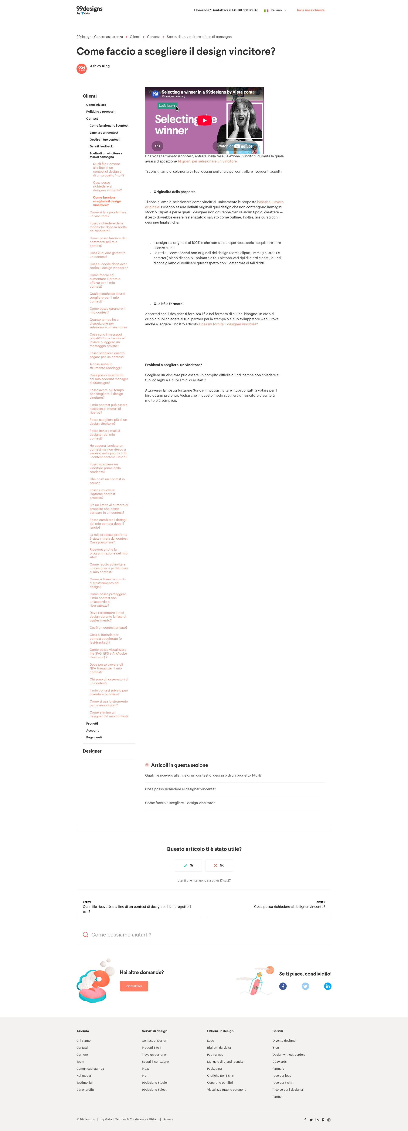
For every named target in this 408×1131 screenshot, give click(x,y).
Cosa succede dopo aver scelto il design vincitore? (109, 266)
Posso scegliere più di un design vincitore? (108, 421)
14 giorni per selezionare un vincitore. (208, 161)
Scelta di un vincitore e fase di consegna (199, 37)
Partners (278, 1068)
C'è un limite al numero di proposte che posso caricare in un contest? (109, 509)
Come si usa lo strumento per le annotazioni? (109, 703)
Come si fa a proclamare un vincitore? (108, 214)
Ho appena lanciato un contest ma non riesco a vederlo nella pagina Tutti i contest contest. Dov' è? (108, 451)
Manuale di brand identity (225, 1061)
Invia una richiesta (310, 10)
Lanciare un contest (104, 132)
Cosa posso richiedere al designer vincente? (107, 186)
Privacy (169, 1119)
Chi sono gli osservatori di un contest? (109, 681)
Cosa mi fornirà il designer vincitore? (228, 324)
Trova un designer (154, 1054)
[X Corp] (305, 986)
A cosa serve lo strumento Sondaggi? (106, 366)
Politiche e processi (100, 111)
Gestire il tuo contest (104, 139)
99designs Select (154, 1089)
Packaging (214, 1068)
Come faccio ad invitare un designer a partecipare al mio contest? (109, 568)
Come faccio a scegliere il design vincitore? (107, 201)
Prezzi (146, 1068)
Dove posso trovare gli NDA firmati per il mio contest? (106, 668)
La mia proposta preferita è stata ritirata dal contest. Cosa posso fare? (109, 538)
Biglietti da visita (219, 1047)
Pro (144, 1075)
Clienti (135, 37)
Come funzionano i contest (109, 125)
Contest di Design (154, 1040)
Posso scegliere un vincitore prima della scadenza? (105, 468)
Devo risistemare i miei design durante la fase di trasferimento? (108, 616)
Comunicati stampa (90, 1068)
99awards (280, 1061)
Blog (276, 1047)
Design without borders (289, 1054)
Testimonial (84, 1082)
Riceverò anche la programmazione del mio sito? (109, 553)
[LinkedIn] (328, 986)
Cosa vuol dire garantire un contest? (108, 255)
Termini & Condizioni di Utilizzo (137, 1119)
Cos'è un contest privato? (108, 627)
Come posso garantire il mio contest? (107, 310)
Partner (278, 1096)
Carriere (82, 1054)
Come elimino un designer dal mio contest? (109, 714)
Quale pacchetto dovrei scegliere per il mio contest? (107, 297)
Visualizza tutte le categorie (226, 1089)
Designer (92, 751)
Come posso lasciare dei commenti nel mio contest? (108, 242)
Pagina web (215, 1054)
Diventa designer (284, 1040)
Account (92, 730)
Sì (191, 865)
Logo (210, 1040)
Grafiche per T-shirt (220, 1075)
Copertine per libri (220, 1082)
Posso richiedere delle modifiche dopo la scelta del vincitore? (108, 227)
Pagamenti (94, 737)
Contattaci (134, 986)
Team (80, 1061)
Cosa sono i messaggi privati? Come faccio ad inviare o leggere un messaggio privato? (107, 340)
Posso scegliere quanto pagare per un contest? (107, 355)
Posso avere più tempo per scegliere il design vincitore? (107, 394)
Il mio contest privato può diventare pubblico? (109, 692)
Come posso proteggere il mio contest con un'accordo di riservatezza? (108, 600)
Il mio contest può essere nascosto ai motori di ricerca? (109, 408)
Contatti (82, 1047)
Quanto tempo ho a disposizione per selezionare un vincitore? (108, 323)
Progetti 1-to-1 (151, 1047)
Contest (153, 37)
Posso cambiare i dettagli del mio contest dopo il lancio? (108, 523)
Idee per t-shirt (283, 1082)
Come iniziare (96, 104)
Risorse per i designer (288, 1089)
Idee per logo (282, 1075)
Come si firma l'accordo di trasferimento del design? (108, 583)
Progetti (92, 723)
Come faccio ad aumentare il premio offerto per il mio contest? (105, 281)
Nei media (83, 1075)
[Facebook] (283, 986)
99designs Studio (154, 1082)
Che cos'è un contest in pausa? (107, 481)
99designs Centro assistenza (99, 37)
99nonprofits (85, 1089)
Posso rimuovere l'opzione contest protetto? (102, 494)
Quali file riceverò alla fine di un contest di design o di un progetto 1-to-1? (108, 169)
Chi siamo (83, 1040)
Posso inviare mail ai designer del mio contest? (105, 434)
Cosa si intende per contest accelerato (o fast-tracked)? (106, 638)
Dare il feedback (101, 146)
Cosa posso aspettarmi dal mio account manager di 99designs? (109, 379)
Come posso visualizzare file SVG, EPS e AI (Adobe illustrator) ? (108, 653)
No (222, 865)
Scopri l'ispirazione (155, 1061)
